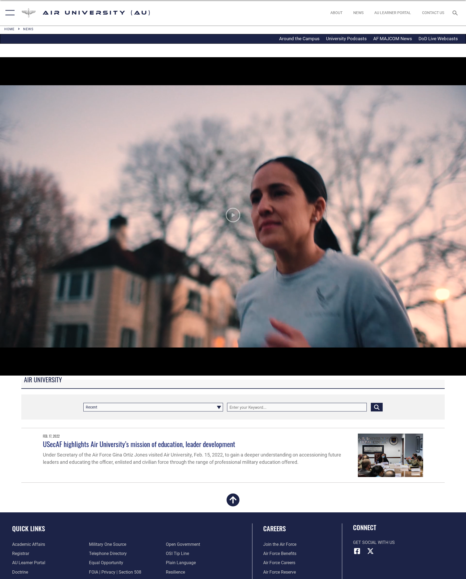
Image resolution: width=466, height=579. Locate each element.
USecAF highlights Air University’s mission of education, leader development (139, 444)
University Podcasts (346, 38)
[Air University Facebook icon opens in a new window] (357, 551)
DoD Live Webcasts (438, 38)
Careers (274, 528)
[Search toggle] (456, 12)
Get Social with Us (374, 542)
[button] (9, 13)
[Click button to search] (377, 407)
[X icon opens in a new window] (370, 551)
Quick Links (28, 528)
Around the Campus (299, 38)
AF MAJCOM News (392, 38)
